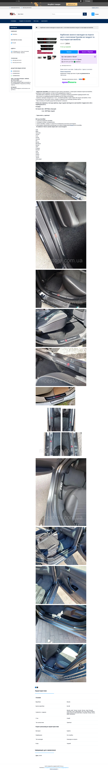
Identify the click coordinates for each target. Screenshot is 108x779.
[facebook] (35, 687)
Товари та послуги (25, 21)
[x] (37, 687)
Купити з (84, 52)
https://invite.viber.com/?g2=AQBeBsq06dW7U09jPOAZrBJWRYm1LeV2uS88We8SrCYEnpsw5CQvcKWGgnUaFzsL (21, 83)
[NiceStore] (12, 17)
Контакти (44, 21)
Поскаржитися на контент (50, 767)
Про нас (36, 21)
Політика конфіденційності (63, 767)
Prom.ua (61, 766)
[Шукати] (85, 14)
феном (72, 125)
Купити (69, 52)
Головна (13, 21)
